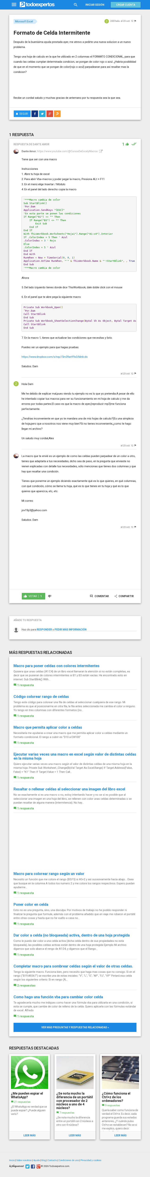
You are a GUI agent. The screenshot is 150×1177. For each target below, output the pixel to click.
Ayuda (36, 1160)
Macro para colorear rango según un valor (49, 873)
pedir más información (71, 629)
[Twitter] (27, 1166)
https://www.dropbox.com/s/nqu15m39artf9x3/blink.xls (55, 356)
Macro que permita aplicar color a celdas (48, 727)
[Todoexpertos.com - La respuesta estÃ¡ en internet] (37, 4)
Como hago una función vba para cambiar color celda (58, 997)
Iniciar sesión (94, 4)
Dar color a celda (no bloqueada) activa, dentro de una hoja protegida (72, 935)
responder (44, 629)
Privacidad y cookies (90, 1160)
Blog (43, 1160)
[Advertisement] (56, 84)
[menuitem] (34, 113)
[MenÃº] (14, 4)
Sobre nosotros (24, 1160)
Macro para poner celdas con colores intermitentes (57, 666)
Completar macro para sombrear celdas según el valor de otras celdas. (73, 966)
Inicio (12, 1160)
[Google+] (37, 1166)
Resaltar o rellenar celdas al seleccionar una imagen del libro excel (69, 789)
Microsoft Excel (24, 21)
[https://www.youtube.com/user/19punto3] (100, 151)
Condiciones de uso (69, 1160)
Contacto (52, 1160)
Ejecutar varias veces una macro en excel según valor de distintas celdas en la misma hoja (75, 756)
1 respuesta (25, 685)
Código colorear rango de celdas (41, 696)
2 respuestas (26, 985)
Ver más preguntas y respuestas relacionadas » (75, 1027)
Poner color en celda (31, 904)
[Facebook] (32, 1166)
